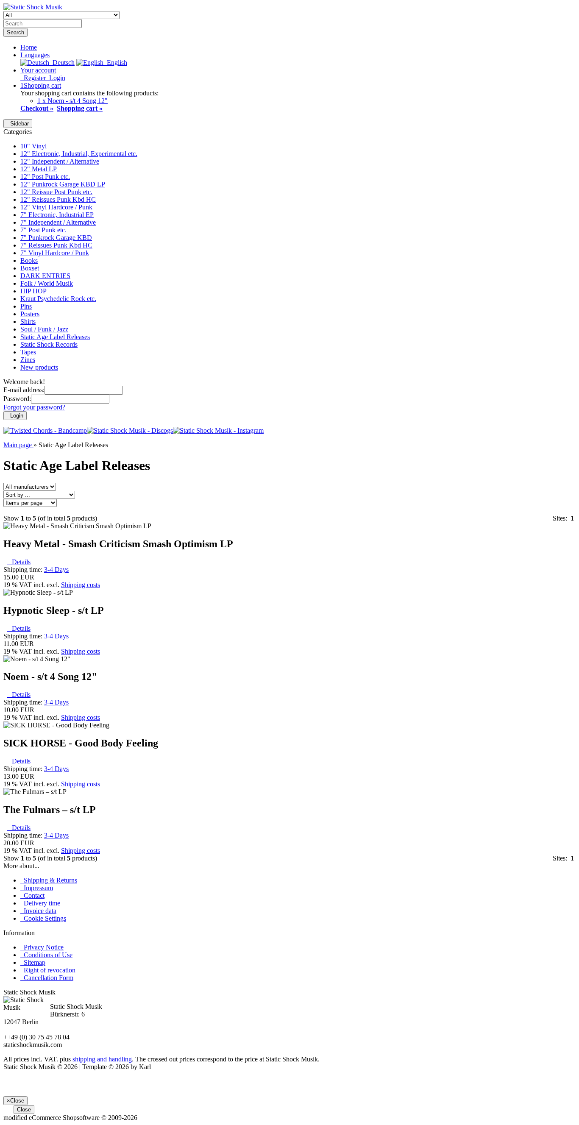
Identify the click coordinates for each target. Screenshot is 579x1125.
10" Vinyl (33, 146)
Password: (17, 398)
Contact (32, 895)
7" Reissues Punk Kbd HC (56, 245)
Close (24, 1109)
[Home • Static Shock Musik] (32, 7)
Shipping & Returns (48, 880)
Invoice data (38, 910)
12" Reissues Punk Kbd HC (58, 199)
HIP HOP (33, 291)
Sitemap (32, 962)
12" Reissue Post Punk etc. (56, 191)
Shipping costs (80, 584)
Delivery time (40, 903)
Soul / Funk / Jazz (44, 329)
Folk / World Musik (46, 283)
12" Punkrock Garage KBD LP (62, 184)
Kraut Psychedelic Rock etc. (58, 298)
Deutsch (62, 62)
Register (33, 77)
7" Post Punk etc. (43, 230)
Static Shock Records (49, 344)
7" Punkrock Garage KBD (56, 237)
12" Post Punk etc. (45, 176)
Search (15, 32)
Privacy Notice (42, 947)
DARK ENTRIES (45, 275)
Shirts (28, 321)
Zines (27, 359)
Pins (26, 306)
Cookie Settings (43, 918)
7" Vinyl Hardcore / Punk (54, 252)
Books (29, 260)
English (115, 62)
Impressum (36, 887)
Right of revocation (47, 970)
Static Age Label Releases (55, 336)
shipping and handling (102, 1059)
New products (39, 367)
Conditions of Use (46, 954)
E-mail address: (24, 389)
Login (55, 77)
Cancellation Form (46, 977)
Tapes (28, 352)
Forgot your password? (34, 407)
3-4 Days (56, 569)
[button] (35, 54)
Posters (29, 313)
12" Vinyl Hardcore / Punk (56, 207)
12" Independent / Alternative (59, 161)
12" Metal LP (38, 169)
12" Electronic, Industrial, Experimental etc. (78, 153)
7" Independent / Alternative (58, 222)
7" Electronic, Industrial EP (57, 214)
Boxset (29, 268)
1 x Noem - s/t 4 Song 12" (72, 100)
